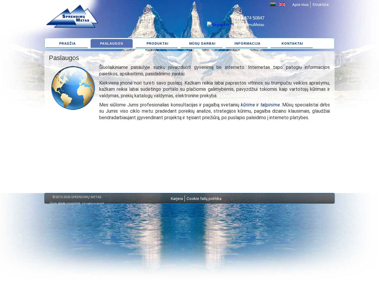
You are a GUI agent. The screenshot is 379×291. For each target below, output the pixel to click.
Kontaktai (292, 43)
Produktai (157, 43)
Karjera (177, 198)
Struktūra (320, 4)
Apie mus (300, 4)
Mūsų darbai (202, 43)
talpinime (270, 105)
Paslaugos (111, 43)
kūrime (248, 105)
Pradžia (67, 43)
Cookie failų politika (204, 198)
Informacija (248, 43)
